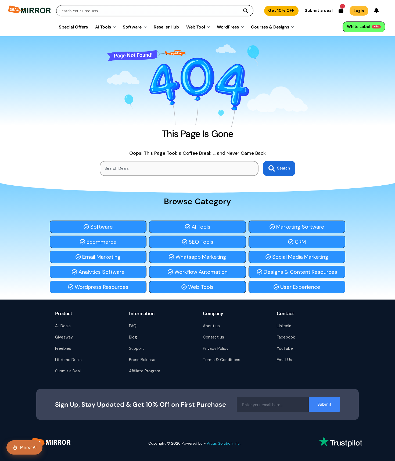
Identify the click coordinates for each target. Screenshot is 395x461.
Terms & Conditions (221, 359)
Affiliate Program (144, 371)
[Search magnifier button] (245, 10)
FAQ (133, 326)
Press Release (142, 359)
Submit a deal (319, 10)
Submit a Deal (68, 371)
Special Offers (73, 27)
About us (211, 326)
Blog (133, 337)
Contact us (213, 337)
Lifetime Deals (68, 359)
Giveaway (64, 337)
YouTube (285, 348)
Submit (324, 404)
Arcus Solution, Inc (223, 443)
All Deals (63, 326)
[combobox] (179, 168)
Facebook (286, 337)
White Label (363, 26)
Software (132, 27)
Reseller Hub (166, 27)
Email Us (284, 359)
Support (136, 348)
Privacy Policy (215, 348)
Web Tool (195, 27)
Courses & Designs (270, 27)
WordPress (228, 27)
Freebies (63, 348)
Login (359, 10)
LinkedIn (284, 326)
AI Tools (103, 27)
